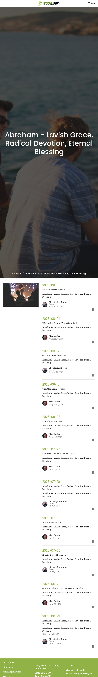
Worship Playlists (12, 671)
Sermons (16, 273)
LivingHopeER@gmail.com (84, 673)
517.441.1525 (79, 670)
